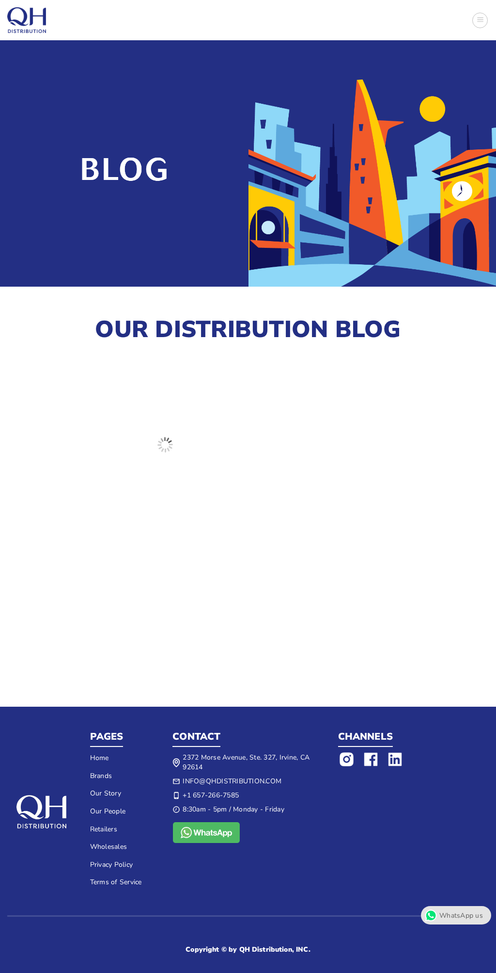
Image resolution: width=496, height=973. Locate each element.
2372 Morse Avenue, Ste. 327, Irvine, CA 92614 (246, 762)
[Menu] (480, 20)
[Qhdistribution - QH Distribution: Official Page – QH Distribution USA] (26, 20)
